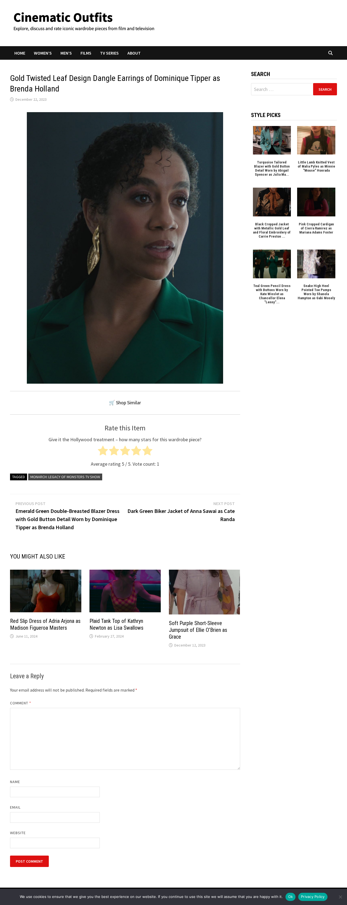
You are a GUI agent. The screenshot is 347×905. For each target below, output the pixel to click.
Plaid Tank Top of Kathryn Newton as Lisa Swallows (116, 624)
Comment (20, 703)
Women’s (43, 53)
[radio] (103, 452)
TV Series (109, 53)
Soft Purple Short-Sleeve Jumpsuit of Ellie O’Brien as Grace (198, 630)
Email (15, 807)
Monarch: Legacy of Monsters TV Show (65, 476)
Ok (290, 896)
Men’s (66, 53)
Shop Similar (128, 402)
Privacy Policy (313, 896)
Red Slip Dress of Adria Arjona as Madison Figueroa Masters (45, 624)
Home (19, 53)
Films (86, 53)
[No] (340, 897)
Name (15, 781)
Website (18, 832)
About (134, 53)
